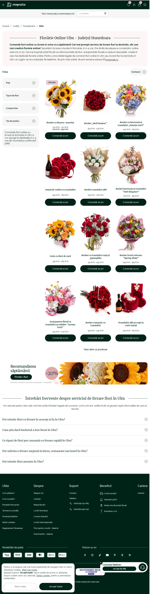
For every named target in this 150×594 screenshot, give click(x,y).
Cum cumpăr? (8, 499)
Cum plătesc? (8, 493)
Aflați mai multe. (29, 570)
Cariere (141, 493)
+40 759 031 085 (119, 569)
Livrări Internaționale (43, 522)
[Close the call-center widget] (101, 562)
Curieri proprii (110, 493)
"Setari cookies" (43, 575)
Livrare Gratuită (41, 516)
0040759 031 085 (81, 503)
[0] (129, 4)
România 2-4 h (110, 511)
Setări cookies (8, 522)
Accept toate (55, 586)
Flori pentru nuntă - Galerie (46, 528)
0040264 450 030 (81, 509)
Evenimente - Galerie (43, 534)
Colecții (37, 499)
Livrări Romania (41, 511)
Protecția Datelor (10, 516)
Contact (72, 493)
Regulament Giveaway (12, 528)
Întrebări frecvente (10, 505)
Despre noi (38, 493)
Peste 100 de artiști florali (115, 505)
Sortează (136, 72)
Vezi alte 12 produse (95, 349)
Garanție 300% (110, 499)
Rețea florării (39, 505)
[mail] (110, 59)
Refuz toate (20, 586)
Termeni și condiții (10, 511)
